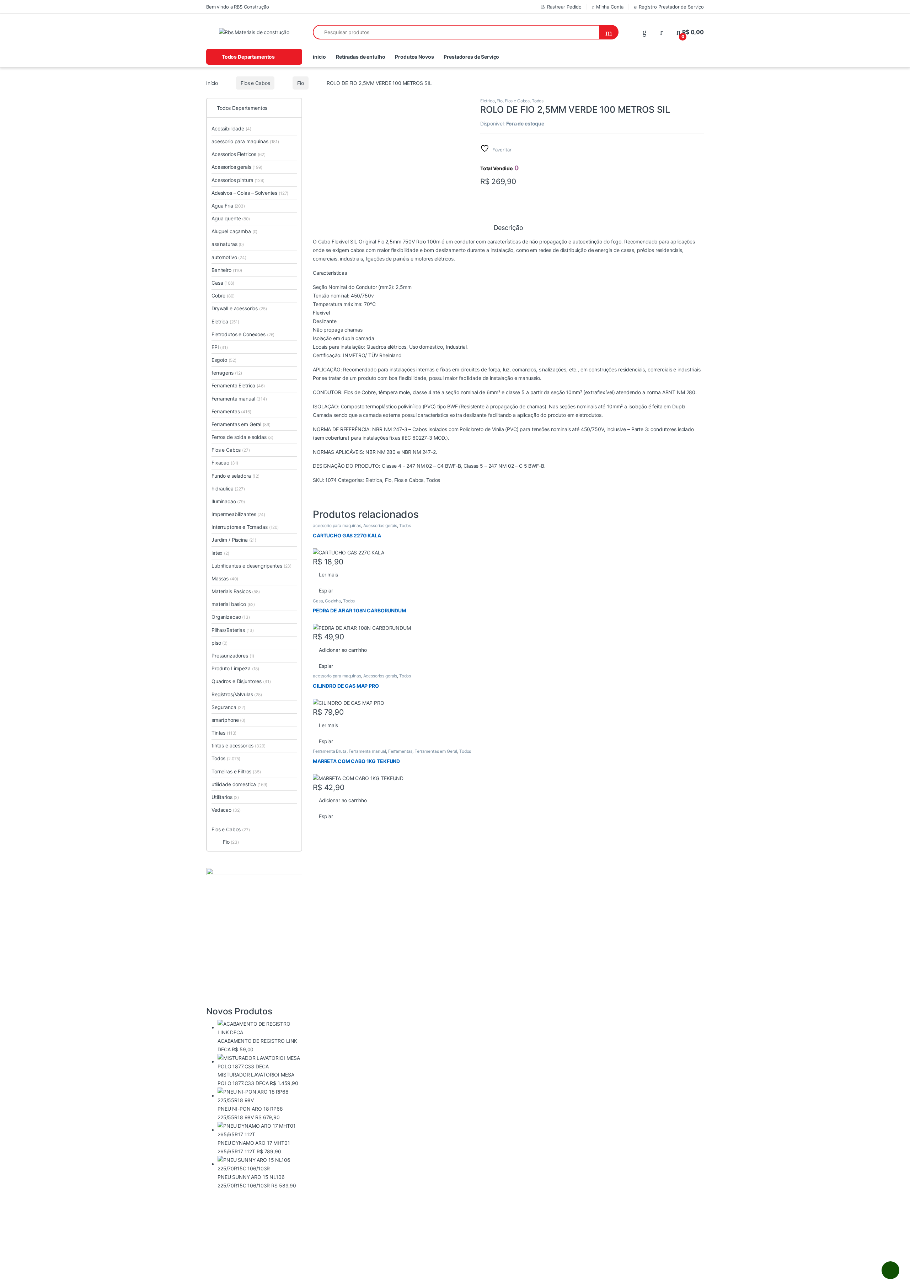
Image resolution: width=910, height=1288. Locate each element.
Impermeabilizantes (238, 514)
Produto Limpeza (235, 668)
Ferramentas (400, 751)
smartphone (228, 720)
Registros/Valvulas (237, 694)
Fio (300, 83)
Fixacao (225, 463)
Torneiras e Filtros (236, 771)
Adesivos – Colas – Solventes (250, 193)
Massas (225, 578)
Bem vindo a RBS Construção (237, 7)
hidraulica (228, 488)
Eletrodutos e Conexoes (243, 334)
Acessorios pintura (238, 180)
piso (220, 643)
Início (212, 83)
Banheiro (227, 270)
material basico (233, 604)
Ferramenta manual (367, 751)
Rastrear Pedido (564, 7)
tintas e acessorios (239, 745)
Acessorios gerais (380, 525)
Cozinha (333, 600)
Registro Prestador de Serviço (671, 7)
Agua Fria (228, 206)
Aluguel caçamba (234, 231)
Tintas (224, 733)
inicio (319, 57)
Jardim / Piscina (234, 540)
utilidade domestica (239, 784)
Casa (318, 600)
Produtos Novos (414, 57)
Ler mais (328, 574)
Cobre (223, 296)
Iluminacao (228, 501)
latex (220, 553)
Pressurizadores (233, 656)
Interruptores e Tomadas (245, 527)
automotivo (229, 257)
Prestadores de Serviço (471, 57)
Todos (538, 100)
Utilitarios (225, 797)
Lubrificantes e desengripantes (251, 566)
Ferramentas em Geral (435, 751)
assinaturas (228, 244)
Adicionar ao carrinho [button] (343, 650)
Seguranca (228, 707)
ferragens (227, 373)
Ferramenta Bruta (330, 751)
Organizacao (231, 617)
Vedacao (226, 810)
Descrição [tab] (508, 228)
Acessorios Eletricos (239, 154)
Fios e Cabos (255, 83)
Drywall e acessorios (239, 308)
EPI (220, 347)
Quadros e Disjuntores (241, 681)
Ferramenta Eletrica (238, 385)
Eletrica (487, 100)
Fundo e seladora (235, 476)
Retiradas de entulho (360, 57)
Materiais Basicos (236, 591)
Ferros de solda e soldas (242, 437)
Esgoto (224, 360)
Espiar (326, 590)
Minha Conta (609, 7)
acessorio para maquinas (337, 525)
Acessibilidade (231, 128)
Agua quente (231, 218)
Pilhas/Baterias (233, 630)
